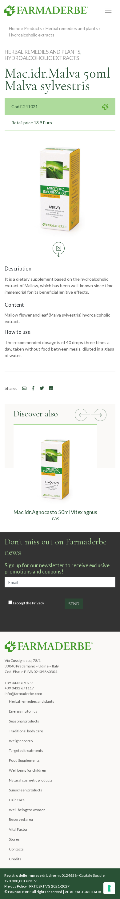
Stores (14, 839)
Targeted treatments (26, 750)
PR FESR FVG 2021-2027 (49, 886)
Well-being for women (27, 809)
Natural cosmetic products (31, 780)
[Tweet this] (39, 388)
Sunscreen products (25, 790)
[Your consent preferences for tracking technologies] (109, 888)
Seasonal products (24, 721)
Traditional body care (26, 731)
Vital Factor (18, 829)
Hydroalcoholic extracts (31, 34)
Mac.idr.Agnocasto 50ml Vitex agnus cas (55, 515)
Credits (15, 859)
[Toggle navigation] (108, 10)
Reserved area (21, 819)
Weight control (21, 741)
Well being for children (27, 770)
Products (33, 28)
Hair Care (17, 800)
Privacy (38, 603)
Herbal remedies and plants (72, 28)
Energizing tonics (23, 711)
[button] (82, 416)
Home (14, 28)
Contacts (16, 849)
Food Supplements (24, 760)
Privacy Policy (15, 886)
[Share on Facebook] (22, 388)
